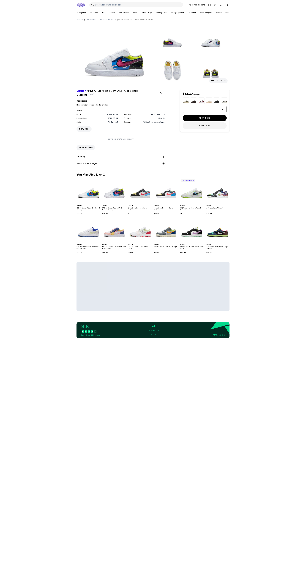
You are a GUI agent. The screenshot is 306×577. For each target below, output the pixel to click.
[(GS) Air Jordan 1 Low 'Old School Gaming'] (88, 190)
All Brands (192, 13)
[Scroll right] (227, 12)
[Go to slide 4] (140, 203)
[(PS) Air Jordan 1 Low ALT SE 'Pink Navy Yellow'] (114, 229)
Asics (135, 13)
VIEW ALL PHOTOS (218, 81)
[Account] (215, 5)
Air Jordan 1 (91, 20)
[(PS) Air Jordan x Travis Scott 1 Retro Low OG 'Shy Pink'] (209, 100)
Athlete (219, 13)
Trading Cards (161, 13)
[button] (104, 174)
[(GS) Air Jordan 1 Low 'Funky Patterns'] (166, 190)
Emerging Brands (178, 13)
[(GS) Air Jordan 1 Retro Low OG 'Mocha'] (224, 100)
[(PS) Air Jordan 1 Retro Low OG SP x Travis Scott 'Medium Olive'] (186, 100)
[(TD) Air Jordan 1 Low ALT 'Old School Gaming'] (114, 190)
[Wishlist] (220, 4)
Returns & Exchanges (87, 163)
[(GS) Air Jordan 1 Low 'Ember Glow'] (140, 229)
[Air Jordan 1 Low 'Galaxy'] (218, 190)
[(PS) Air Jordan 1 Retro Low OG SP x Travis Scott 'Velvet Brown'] (193, 100)
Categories (81, 13)
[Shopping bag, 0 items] (227, 5)
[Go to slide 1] (137, 203)
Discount (228, 13)
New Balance (124, 13)
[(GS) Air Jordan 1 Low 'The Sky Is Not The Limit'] (88, 229)
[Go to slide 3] (139, 203)
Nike (104, 13)
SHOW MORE (84, 129)
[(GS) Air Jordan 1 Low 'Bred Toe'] (201, 100)
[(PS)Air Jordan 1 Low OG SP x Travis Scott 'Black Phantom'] (216, 100)
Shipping (80, 156)
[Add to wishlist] (162, 92)
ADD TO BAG (204, 118)
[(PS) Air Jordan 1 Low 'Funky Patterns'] (140, 190)
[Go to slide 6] (116, 203)
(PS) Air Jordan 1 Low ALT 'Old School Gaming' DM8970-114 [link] (135, 20)
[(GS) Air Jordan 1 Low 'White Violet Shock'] (192, 229)
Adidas (112, 13)
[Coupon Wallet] (209, 4)
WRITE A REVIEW (86, 148)
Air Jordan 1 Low (106, 20)
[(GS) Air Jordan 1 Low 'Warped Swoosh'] (192, 190)
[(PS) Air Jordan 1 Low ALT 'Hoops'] (166, 229)
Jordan (79, 20)
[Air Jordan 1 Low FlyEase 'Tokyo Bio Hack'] (218, 229)
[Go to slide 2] (138, 203)
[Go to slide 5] (115, 203)
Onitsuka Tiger (146, 13)
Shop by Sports (206, 13)
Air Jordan (94, 13)
